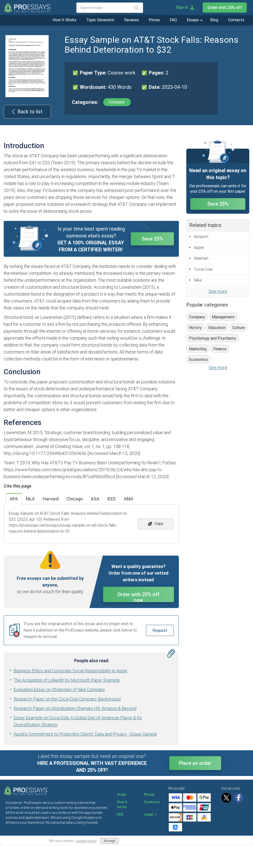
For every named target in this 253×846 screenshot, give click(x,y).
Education (217, 327)
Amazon (201, 236)
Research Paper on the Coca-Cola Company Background (67, 699)
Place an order (195, 763)
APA (14, 498)
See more (218, 291)
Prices (154, 20)
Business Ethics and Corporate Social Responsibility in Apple (70, 670)
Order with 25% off (225, 7)
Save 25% (152, 239)
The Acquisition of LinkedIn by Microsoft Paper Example (67, 680)
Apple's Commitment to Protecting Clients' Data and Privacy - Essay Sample (85, 734)
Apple (199, 247)
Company (117, 102)
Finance (220, 349)
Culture (238, 327)
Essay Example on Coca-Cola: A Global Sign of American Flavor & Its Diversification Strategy (78, 721)
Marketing (198, 349)
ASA (95, 498)
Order (121, 795)
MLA (30, 498)
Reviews (131, 20)
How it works (122, 804)
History (195, 327)
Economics (198, 359)
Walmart (201, 258)
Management (223, 317)
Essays (193, 20)
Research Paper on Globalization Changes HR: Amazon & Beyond (75, 708)
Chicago (74, 498)
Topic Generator (100, 20)
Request (159, 630)
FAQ (173, 20)
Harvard (51, 498)
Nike (198, 280)
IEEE (111, 498)
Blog (214, 20)
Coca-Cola (203, 269)
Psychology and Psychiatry (212, 338)
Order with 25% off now (138, 596)
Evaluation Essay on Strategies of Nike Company (59, 689)
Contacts (236, 20)
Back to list (30, 112)
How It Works (64, 20)
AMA (128, 498)
